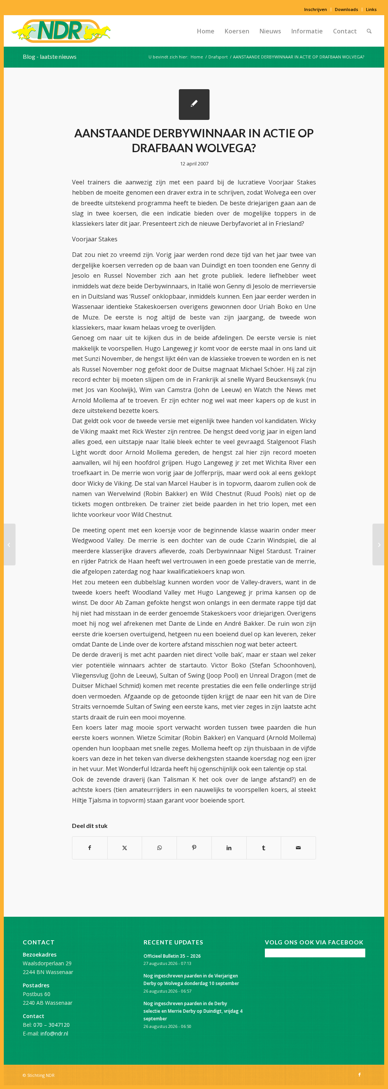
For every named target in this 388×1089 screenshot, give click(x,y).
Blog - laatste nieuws (50, 56)
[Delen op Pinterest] (194, 848)
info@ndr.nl (54, 1033)
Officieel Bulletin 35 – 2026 (172, 956)
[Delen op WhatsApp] (159, 848)
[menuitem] (315, 9)
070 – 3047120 (51, 1024)
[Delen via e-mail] (298, 848)
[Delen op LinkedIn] (229, 848)
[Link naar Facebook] (359, 1074)
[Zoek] (369, 31)
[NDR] (61, 31)
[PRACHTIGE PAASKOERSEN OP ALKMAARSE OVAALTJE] (10, 544)
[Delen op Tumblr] (264, 848)
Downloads (346, 9)
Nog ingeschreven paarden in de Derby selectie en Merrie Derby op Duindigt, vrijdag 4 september (193, 1010)
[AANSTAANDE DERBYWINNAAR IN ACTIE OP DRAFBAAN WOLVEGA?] (194, 104)
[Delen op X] (125, 848)
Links (371, 9)
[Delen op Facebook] (89, 848)
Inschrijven (315, 9)
